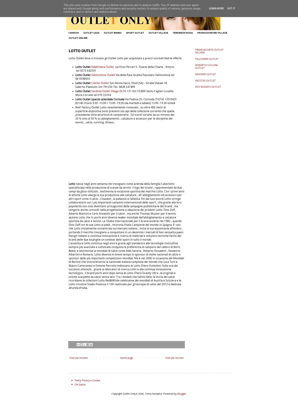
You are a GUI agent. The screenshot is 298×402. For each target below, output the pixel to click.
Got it (231, 8)
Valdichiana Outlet (102, 67)
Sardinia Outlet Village (105, 91)
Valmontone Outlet (103, 75)
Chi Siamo (80, 384)
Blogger (181, 393)
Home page (126, 357)
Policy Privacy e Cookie (87, 380)
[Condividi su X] (84, 344)
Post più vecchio (174, 357)
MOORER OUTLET (205, 74)
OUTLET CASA (91, 33)
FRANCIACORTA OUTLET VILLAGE (209, 51)
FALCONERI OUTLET (207, 58)
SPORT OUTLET (135, 33)
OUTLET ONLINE (78, 38)
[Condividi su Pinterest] (91, 344)
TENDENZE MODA (183, 33)
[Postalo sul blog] (81, 344)
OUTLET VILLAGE (158, 33)
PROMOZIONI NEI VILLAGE (212, 33)
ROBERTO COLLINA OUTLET (206, 66)
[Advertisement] (127, 153)
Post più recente (78, 357)
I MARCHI (73, 33)
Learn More (216, 8)
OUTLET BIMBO (113, 33)
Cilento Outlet (100, 83)
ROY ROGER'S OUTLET (208, 86)
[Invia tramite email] (78, 344)
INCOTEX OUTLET (205, 80)
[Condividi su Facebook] (88, 344)
